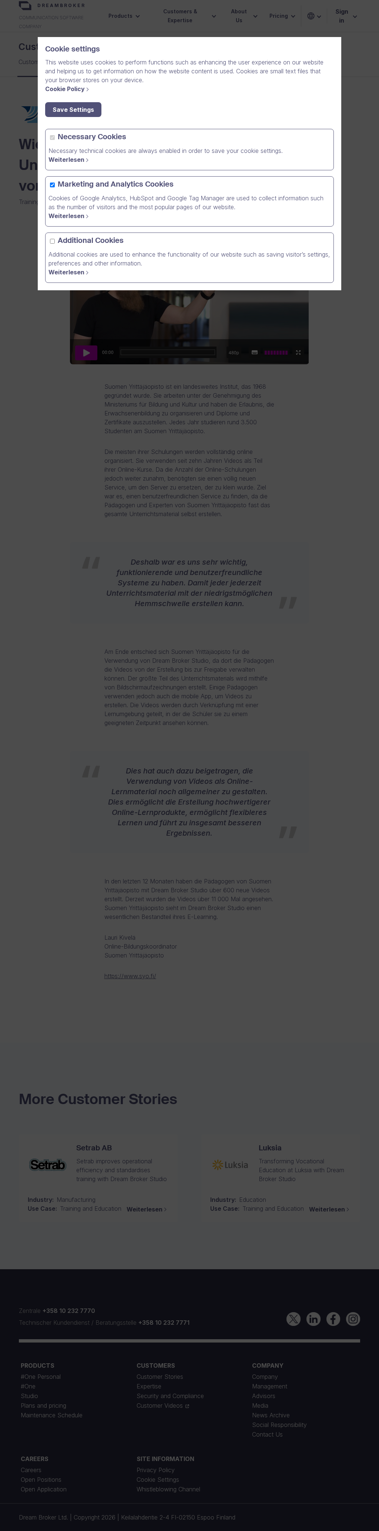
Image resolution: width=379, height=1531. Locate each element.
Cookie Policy (65, 89)
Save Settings (73, 109)
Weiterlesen (66, 159)
